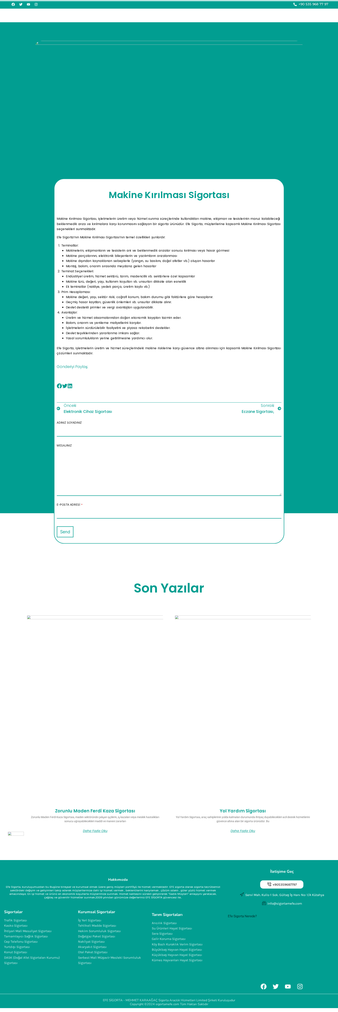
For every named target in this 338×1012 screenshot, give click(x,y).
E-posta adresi (69, 504)
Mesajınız (64, 445)
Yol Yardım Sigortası (243, 811)
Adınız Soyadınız (69, 422)
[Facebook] (13, 4)
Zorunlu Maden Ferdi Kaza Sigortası (95, 811)
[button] (59, 386)
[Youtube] (28, 4)
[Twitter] (20, 4)
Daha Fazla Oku (95, 831)
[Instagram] (36, 4)
